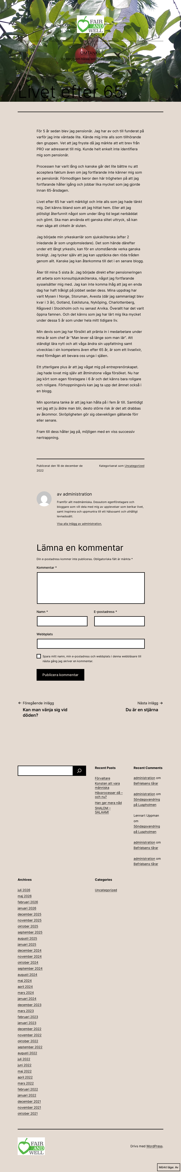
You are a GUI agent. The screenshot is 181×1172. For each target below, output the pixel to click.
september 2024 (30, 968)
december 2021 (29, 1101)
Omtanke (90, 53)
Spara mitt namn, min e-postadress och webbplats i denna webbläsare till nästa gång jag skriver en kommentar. (92, 659)
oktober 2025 (28, 926)
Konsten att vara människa (107, 785)
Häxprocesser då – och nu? (109, 795)
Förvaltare (102, 778)
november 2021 (29, 1107)
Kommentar (47, 567)
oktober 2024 (28, 962)
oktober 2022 (28, 1041)
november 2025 (30, 920)
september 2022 (30, 1047)
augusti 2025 (27, 938)
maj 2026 (25, 896)
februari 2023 (28, 1017)
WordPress (154, 1146)
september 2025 (30, 932)
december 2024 (30, 950)
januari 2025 (27, 944)
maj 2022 (25, 1071)
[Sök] (79, 771)
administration (144, 778)
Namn (42, 612)
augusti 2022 (27, 1053)
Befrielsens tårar (146, 783)
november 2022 (30, 1035)
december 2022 (29, 1029)
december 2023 (29, 1005)
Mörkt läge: (166, 1167)
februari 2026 (28, 902)
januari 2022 (27, 1095)
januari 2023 (27, 1023)
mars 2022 (26, 1083)
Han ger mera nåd (108, 803)
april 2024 (25, 986)
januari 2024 (27, 999)
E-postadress (105, 612)
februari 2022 (28, 1089)
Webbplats (45, 634)
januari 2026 (27, 908)
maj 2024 (25, 980)
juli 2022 (24, 1059)
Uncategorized (134, 465)
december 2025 (29, 914)
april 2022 (25, 1077)
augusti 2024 (27, 974)
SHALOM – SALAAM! (103, 810)
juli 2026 (24, 890)
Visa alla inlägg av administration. (79, 523)
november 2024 (30, 956)
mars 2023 (26, 1011)
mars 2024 (26, 993)
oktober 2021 (28, 1113)
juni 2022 (24, 1065)
